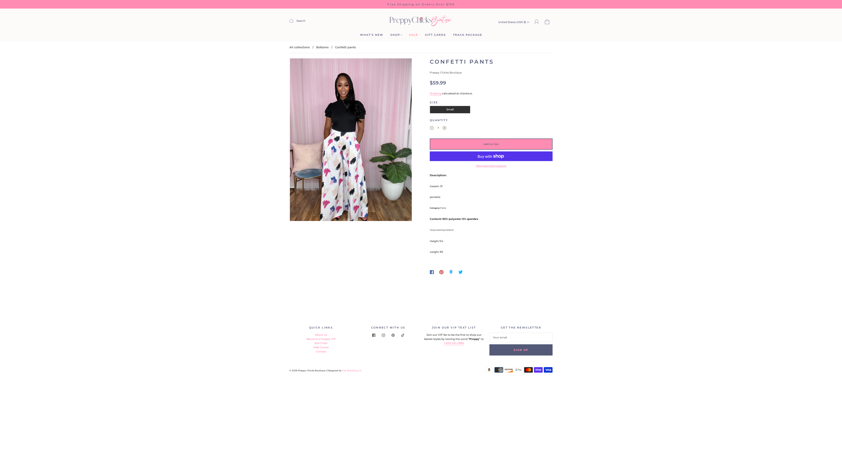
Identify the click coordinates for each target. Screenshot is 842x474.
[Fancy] (451, 272)
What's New (371, 34)
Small (450, 109)
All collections (299, 47)
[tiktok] (402, 335)
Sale (413, 34)
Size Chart (321, 343)
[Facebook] (432, 272)
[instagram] (383, 335)
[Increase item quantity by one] (444, 128)
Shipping (435, 93)
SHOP (395, 34)
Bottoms (322, 47)
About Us (321, 334)
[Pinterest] (441, 272)
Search (300, 20)
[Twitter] (461, 272)
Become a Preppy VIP (321, 339)
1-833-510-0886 (454, 343)
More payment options (491, 165)
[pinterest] (393, 335)
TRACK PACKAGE (467, 34)
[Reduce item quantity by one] (432, 128)
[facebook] (373, 335)
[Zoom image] (350, 140)
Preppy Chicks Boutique (446, 72)
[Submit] (294, 21)
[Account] (537, 22)
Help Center (321, 347)
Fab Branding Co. (352, 370)
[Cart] (547, 22)
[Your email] (521, 337)
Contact (321, 351)
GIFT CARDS (435, 34)
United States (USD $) (512, 22)
